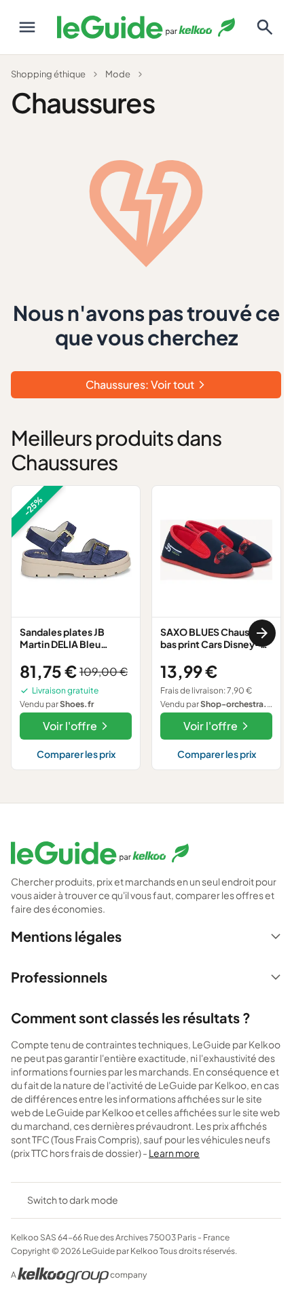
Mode (117, 74)
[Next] (262, 633)
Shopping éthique (48, 74)
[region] (146, 633)
